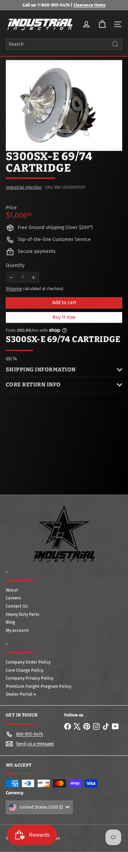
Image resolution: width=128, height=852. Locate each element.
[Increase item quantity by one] (33, 277)
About (12, 590)
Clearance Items (89, 5)
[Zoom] (87, 134)
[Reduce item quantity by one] (11, 277)
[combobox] (64, 44)
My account (17, 630)
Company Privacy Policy (29, 678)
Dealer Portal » (21, 694)
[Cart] (102, 24)
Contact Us (17, 606)
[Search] (115, 44)
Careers (13, 597)
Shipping (14, 288)
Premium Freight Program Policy (38, 686)
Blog (10, 622)
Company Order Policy (28, 662)
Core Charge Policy (24, 670)
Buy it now (64, 317)
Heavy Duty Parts (22, 614)
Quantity (15, 265)
